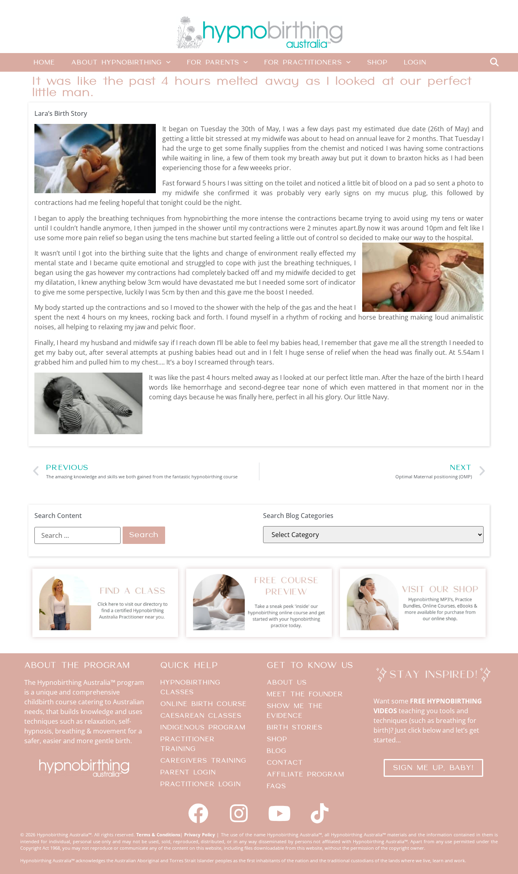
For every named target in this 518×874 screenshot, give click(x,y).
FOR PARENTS (213, 62)
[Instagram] (239, 813)
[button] (494, 62)
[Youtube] (279, 813)
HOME (44, 62)
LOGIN (415, 62)
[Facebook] (198, 813)
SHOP (377, 62)
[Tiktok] (320, 813)
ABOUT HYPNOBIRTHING (116, 62)
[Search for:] (77, 535)
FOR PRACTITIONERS (303, 62)
